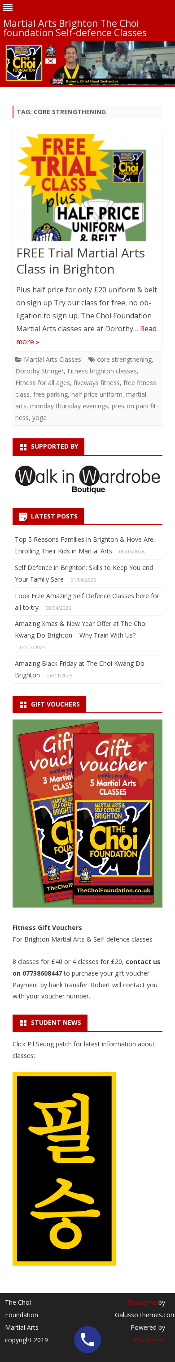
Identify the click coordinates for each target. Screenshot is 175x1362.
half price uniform (96, 394)
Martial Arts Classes (52, 359)
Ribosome (142, 1302)
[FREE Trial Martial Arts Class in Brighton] (87, 189)
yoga (39, 417)
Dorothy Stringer (39, 371)
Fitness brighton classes (102, 371)
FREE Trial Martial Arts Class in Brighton (80, 260)
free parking (50, 394)
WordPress (149, 1340)
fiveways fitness (97, 382)
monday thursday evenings (69, 406)
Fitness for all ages (42, 382)
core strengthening (124, 359)
